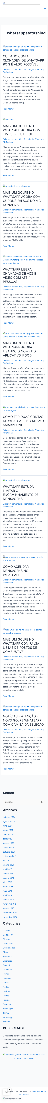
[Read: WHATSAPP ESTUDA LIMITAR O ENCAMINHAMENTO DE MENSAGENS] (16, 480)
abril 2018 (7, 895)
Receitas (7, 1000)
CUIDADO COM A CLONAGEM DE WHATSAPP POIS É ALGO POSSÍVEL (23, 60)
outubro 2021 (9, 852)
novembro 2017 (10, 917)
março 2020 (8, 873)
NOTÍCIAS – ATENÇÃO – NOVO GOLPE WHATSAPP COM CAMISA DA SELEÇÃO (23, 720)
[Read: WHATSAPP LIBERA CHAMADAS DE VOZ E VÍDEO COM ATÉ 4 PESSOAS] (24, 259)
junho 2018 (8, 886)
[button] (12, 1098)
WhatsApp (39, 69)
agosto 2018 (8, 878)
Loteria (6, 982)
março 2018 (8, 899)
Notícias (6, 991)
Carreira (6, 930)
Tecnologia (29, 69)
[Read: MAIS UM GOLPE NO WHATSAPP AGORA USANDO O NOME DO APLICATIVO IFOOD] (24, 335)
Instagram (7, 978)
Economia (7, 956)
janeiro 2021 (8, 865)
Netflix (6, 987)
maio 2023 (8, 834)
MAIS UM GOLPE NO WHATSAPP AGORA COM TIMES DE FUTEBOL (22, 130)
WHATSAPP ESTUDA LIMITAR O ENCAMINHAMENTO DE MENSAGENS (21, 493)
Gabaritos (7, 969)
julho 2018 (7, 882)
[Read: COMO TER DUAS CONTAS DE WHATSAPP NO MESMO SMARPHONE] (24, 409)
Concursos (8, 943)
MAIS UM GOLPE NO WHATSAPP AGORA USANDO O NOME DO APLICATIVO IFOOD (19, 349)
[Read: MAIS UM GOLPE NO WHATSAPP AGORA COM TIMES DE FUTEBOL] (8, 119)
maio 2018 (7, 891)
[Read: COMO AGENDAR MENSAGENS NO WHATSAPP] (24, 558)
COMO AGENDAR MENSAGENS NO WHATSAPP (16, 571)
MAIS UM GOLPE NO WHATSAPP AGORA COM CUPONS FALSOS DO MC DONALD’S (22, 199)
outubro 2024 (9, 817)
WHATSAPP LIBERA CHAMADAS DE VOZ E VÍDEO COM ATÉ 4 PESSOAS (19, 275)
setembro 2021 (10, 856)
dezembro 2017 (10, 912)
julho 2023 (8, 826)
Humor (6, 974)
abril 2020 (7, 869)
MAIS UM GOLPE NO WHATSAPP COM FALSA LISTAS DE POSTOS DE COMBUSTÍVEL (21, 645)
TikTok (6, 1013)
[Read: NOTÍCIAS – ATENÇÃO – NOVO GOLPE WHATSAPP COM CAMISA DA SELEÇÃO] (24, 708)
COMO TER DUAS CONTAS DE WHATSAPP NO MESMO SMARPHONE (23, 421)
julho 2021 (7, 860)
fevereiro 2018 (9, 904)
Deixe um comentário (12, 69)
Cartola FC (8, 935)
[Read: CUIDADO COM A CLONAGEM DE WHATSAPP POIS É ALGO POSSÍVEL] (24, 48)
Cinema (6, 939)
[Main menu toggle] (45, 8)
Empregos (7, 961)
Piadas (6, 996)
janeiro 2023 (8, 843)
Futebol (6, 965)
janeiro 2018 (8, 908)
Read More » (8, 109)
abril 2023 (7, 839)
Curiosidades (9, 948)
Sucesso (7, 1004)
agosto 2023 (9, 821)
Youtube (6, 1021)
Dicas (5, 952)
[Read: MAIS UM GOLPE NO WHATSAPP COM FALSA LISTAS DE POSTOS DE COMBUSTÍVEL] (24, 631)
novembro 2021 (10, 847)
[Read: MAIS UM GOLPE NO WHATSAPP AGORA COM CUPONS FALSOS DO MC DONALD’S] (16, 186)
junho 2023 (8, 830)
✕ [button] (9, 1089)
